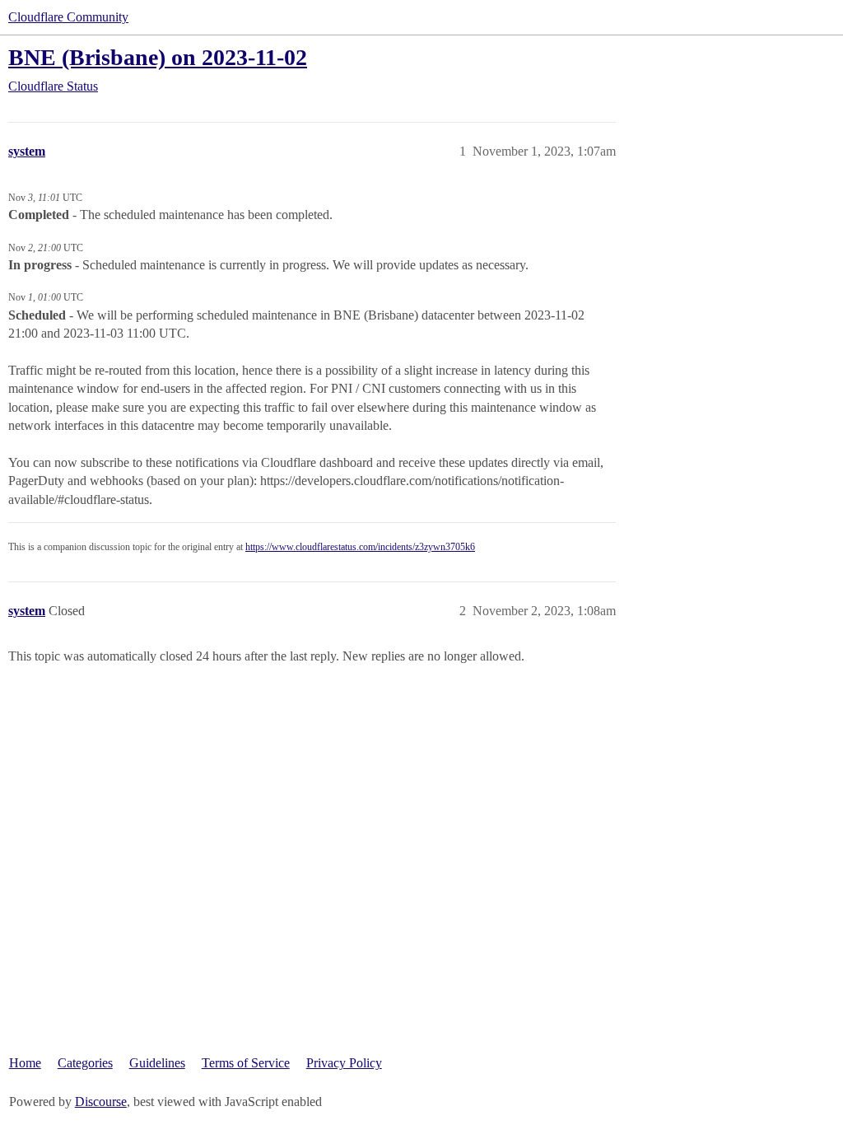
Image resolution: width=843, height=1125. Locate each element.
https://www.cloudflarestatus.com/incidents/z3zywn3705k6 (360, 547)
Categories (85, 1063)
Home (25, 1063)
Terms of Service (246, 1063)
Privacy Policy (344, 1063)
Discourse (101, 1102)
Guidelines (157, 1063)
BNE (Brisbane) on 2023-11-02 (157, 57)
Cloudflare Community (68, 17)
